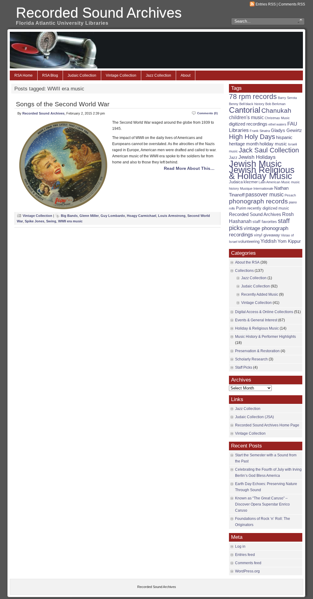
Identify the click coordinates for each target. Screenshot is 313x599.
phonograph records (258, 201)
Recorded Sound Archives (99, 13)
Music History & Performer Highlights (265, 336)
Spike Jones (34, 221)
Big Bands (69, 215)
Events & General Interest (256, 320)
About (185, 75)
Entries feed (245, 555)
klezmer (251, 182)
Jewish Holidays (257, 157)
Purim (241, 208)
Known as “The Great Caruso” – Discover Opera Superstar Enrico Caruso (262, 504)
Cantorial (244, 110)
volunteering (249, 241)
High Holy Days (252, 137)
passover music (264, 194)
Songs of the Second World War (62, 104)
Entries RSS (266, 4)
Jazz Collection (158, 75)
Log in (240, 546)
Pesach (290, 195)
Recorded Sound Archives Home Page (267, 425)
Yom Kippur (289, 241)
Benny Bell (237, 104)
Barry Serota (287, 98)
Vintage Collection (121, 75)
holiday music (273, 143)
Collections (244, 270)
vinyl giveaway (267, 235)
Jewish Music (255, 164)
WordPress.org (247, 571)
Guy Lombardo (113, 215)
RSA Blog (50, 75)
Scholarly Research (251, 359)
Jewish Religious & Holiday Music (262, 173)
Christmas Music (277, 118)
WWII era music (70, 221)
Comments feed (248, 563)
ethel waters (277, 124)
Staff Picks (243, 367)
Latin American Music (274, 182)
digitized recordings (248, 124)
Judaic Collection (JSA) (254, 417)
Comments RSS (291, 4)
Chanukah (276, 110)
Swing (51, 221)
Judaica (236, 182)
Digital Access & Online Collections (264, 312)
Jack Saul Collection (269, 150)
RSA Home (23, 75)
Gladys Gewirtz (286, 130)
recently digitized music (268, 208)
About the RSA (247, 262)
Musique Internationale (256, 188)
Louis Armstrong (172, 215)
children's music (246, 117)
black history (254, 104)
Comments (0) (207, 113)
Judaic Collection (82, 75)
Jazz (233, 157)
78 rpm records (253, 96)
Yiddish (268, 241)
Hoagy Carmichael (141, 215)
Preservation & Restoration (257, 351)
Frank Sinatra (260, 131)
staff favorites (264, 221)
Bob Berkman (275, 104)
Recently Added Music (259, 294)
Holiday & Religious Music (257, 328)
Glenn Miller (89, 215)
